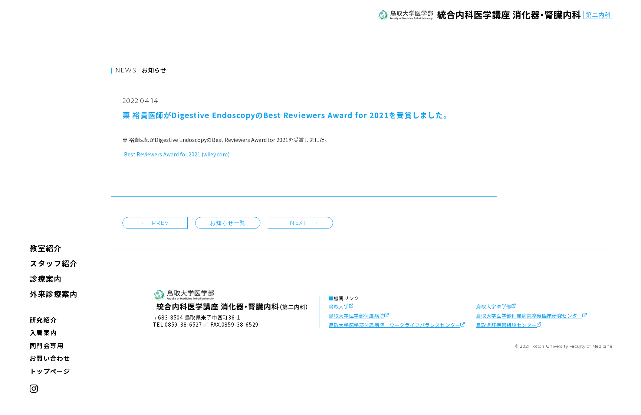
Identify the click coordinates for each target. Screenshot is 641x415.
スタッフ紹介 (54, 263)
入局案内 (43, 332)
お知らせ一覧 (228, 222)
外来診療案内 (54, 293)
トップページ (50, 371)
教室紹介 (46, 248)
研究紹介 (43, 319)
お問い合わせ (50, 358)
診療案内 (46, 278)
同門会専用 (46, 345)
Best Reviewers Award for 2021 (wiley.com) (177, 154)
